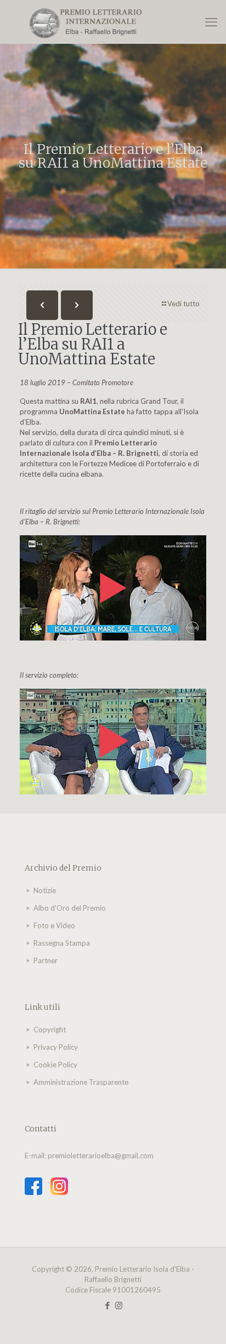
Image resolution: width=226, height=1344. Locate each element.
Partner (45, 960)
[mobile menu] (211, 22)
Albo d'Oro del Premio (69, 907)
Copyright (49, 1029)
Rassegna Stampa (61, 943)
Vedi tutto (183, 303)
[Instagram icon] (119, 1305)
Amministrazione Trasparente (80, 1082)
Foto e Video (54, 925)
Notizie (44, 890)
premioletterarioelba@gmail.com (101, 1155)
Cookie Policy (55, 1064)
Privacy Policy (55, 1047)
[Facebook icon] (107, 1305)
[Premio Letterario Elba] (113, 21)
